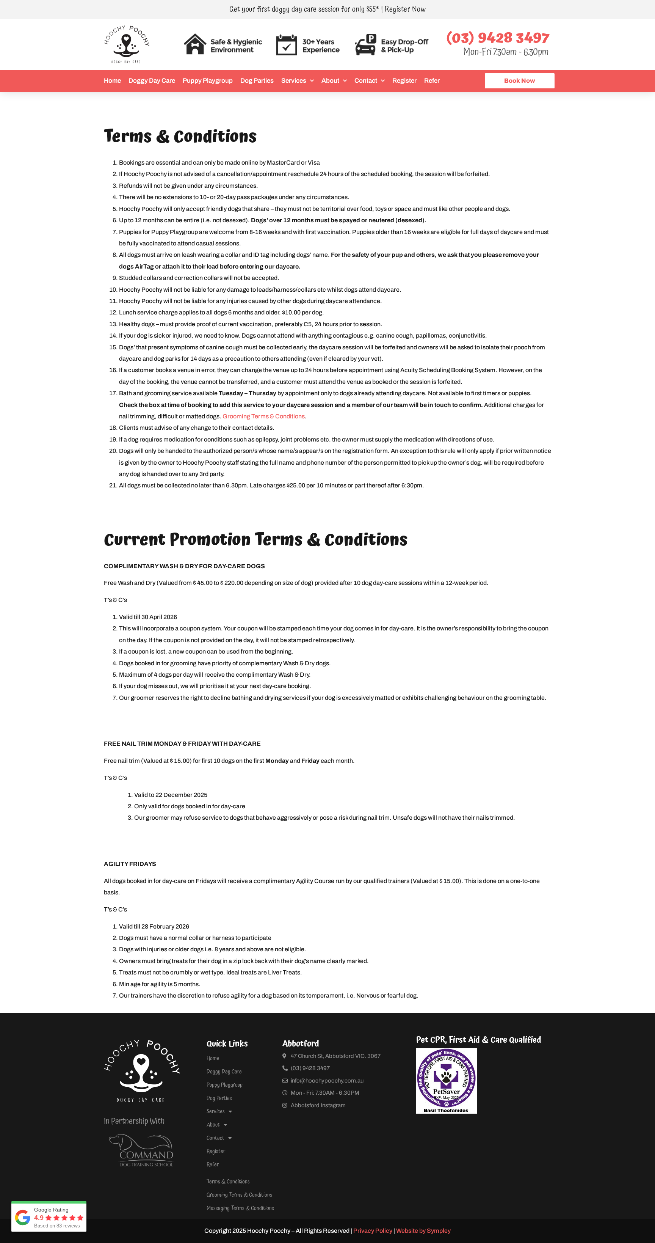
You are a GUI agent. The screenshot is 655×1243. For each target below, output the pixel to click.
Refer (432, 80)
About (330, 80)
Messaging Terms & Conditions (240, 1208)
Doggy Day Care (151, 80)
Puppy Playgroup (208, 80)
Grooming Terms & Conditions (264, 416)
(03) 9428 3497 (498, 38)
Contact (365, 80)
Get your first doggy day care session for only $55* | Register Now (327, 9)
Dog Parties (257, 80)
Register (404, 80)
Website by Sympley (423, 1230)
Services (293, 80)
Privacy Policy (372, 1230)
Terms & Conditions (228, 1181)
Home (112, 80)
